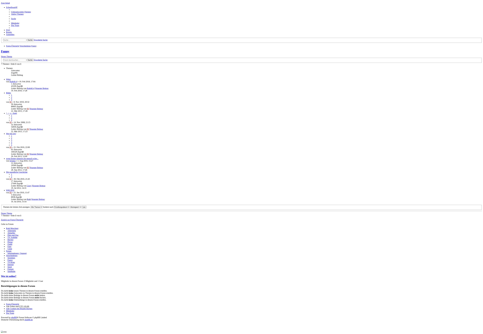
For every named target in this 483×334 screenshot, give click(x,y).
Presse (10, 242)
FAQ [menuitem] (8, 30)
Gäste (10, 249)
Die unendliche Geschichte (16, 172)
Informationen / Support (17, 253)
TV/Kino (11, 262)
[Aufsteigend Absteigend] (75, 207)
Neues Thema (6, 56)
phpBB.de (29, 320)
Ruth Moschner (12, 228)
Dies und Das (13, 235)
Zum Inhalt (5, 3)
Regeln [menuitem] (9, 32)
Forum (8, 251)
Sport (10, 267)
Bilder (8, 93)
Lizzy (29, 186)
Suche (30, 40)
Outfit (10, 244)
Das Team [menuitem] (15, 25)
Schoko (13, 161)
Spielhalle (11, 271)
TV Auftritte (12, 237)
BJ (11, 102)
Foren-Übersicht (12, 46)
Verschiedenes (25, 46)
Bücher (10, 240)
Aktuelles (11, 233)
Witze (8, 79)
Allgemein (12, 231)
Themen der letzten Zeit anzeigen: (16, 207)
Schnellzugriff (11, 7)
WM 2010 (10, 190)
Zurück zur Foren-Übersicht (12, 220)
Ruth (29, 199)
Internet (11, 265)
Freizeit (10, 269)
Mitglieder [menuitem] (15, 23)
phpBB (14, 317)
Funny (33, 46)
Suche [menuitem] (13, 19)
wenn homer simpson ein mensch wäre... (22, 159)
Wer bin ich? (11, 134)
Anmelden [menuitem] (10, 34)
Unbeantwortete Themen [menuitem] (21, 12)
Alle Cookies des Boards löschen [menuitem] (19, 309)
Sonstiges (11, 258)
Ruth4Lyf (13, 82)
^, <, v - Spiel (11, 113)
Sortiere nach (48, 207)
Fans (9, 246)
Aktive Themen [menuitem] (17, 14)
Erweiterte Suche (41, 40)
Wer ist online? (8, 276)
